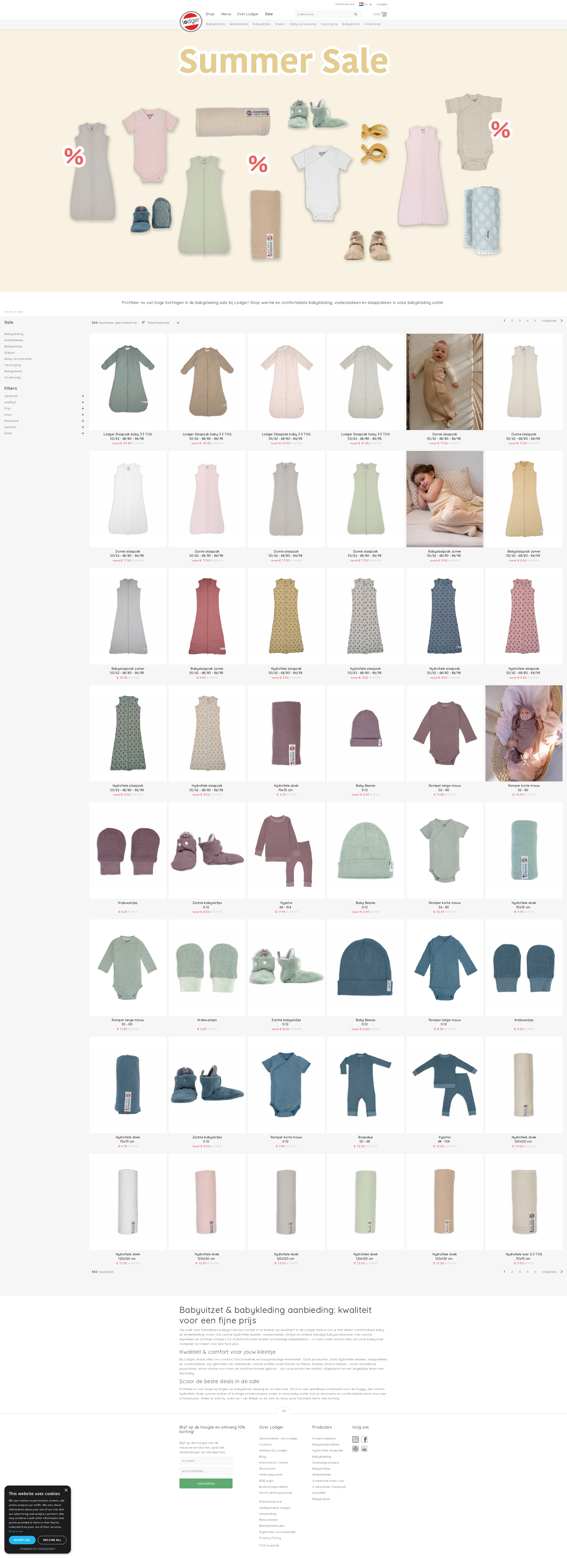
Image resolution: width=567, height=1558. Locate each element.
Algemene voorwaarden (277, 1532)
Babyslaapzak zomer (444, 551)
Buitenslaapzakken (273, 1487)
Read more (16, 1531)
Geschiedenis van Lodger (278, 1438)
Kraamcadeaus (324, 1438)
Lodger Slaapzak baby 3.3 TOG (128, 434)
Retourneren (268, 1520)
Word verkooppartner (276, 1493)
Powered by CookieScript (37, 1548)
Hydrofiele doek (286, 786)
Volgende (549, 321)
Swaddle (318, 1493)
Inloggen (382, 4)
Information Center (273, 1463)
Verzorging (329, 24)
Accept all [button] (22, 1540)
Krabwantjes (128, 903)
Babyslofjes (261, 24)
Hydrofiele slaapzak (286, 669)
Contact (265, 1444)
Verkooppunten (271, 1474)
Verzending (267, 1514)
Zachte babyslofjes (207, 903)
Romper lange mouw (445, 786)
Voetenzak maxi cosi (328, 1481)
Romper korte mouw (524, 786)
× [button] (66, 1490)
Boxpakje (365, 1137)
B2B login (266, 1481)
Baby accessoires (303, 24)
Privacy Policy (270, 1538)
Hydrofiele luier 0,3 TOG (524, 1254)
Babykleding (215, 24)
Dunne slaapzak (445, 434)
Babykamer (351, 24)
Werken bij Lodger (273, 1450)
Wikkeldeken (238, 24)
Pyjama (286, 903)
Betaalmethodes (272, 1526)
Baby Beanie (365, 786)
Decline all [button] (52, 1540)
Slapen (280, 24)
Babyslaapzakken (326, 1444)
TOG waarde (269, 1545)
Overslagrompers (325, 1463)
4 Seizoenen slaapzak (329, 1487)
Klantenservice (345, 4)
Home (8, 311)
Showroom (267, 1468)
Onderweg (373, 24)
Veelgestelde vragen (275, 1508)
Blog (262, 1457)
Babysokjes (321, 1499)
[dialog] (37, 1520)
